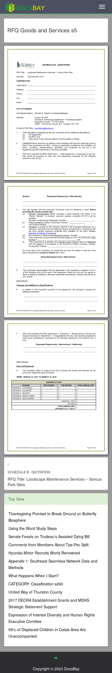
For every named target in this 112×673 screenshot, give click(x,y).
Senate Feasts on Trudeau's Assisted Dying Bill (48, 536)
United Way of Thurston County (35, 592)
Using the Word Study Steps (32, 528)
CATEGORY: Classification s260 (35, 583)
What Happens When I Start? (33, 575)
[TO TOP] (56, 657)
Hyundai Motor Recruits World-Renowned (44, 552)
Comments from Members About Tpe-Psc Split (48, 544)
